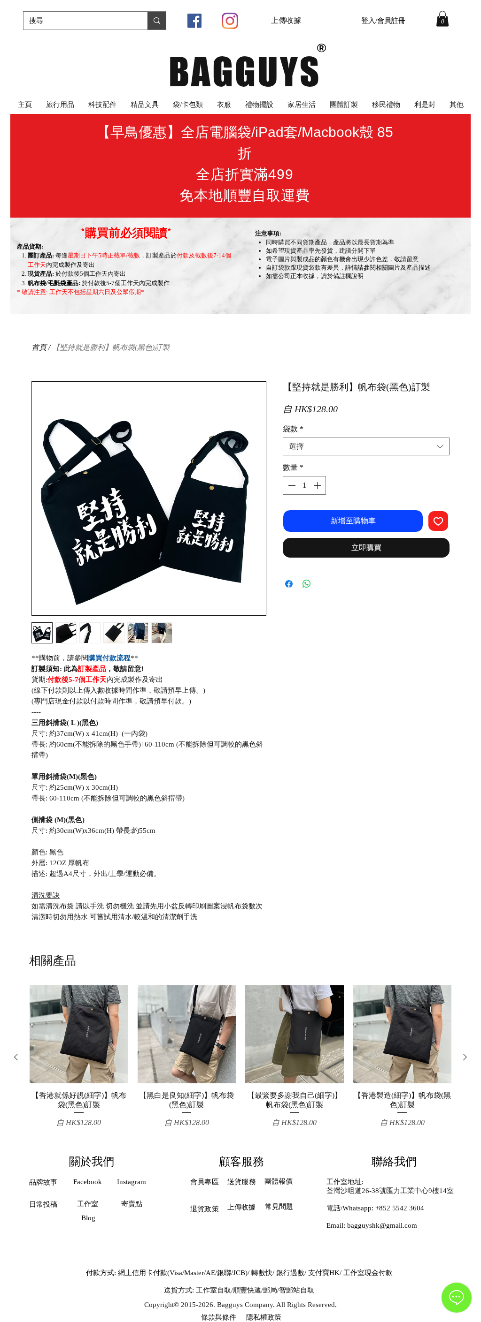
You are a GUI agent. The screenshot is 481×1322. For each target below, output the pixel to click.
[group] (240, 1057)
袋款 (293, 429)
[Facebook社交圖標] (194, 21)
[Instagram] (230, 21)
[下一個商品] (465, 1057)
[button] (442, 18)
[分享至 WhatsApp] (306, 583)
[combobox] (366, 446)
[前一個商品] (16, 1057)
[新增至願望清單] (438, 521)
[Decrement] (290, 485)
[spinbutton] (304, 485)
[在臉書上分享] (289, 583)
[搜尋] (156, 21)
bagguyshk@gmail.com (382, 1225)
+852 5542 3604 (399, 1208)
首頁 (39, 347)
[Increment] (318, 485)
